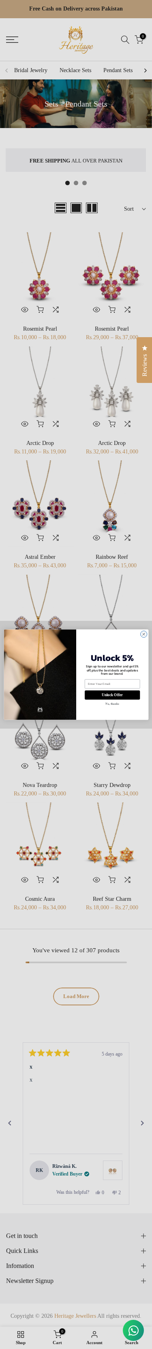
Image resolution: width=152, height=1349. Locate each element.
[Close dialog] (143, 634)
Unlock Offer (112, 695)
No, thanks (112, 703)
